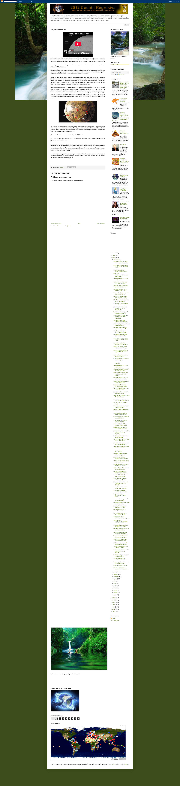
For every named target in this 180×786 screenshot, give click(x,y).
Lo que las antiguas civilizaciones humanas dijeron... (119, 495)
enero (115, 595)
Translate (123, 74)
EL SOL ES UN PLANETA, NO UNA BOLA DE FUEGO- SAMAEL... (120, 374)
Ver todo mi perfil (115, 620)
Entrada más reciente (56, 223)
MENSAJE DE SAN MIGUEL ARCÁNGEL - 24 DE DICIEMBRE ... (120, 308)
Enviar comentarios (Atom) (63, 226)
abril (115, 588)
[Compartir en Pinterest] (75, 167)
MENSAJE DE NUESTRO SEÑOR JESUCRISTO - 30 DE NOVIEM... (121, 551)
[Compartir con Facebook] (73, 167)
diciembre (116, 259)
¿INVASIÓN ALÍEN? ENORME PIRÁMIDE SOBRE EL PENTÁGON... (120, 317)
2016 (113, 600)
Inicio (79, 223)
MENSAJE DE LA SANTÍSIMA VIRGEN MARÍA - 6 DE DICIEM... (120, 483)
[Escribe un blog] (70, 167)
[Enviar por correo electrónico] (68, 167)
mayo (115, 585)
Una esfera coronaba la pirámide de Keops (124, 132)
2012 (113, 609)
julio (115, 581)
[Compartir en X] (72, 167)
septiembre (116, 576)
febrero (116, 592)
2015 (113, 602)
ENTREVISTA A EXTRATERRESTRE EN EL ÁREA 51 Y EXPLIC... (120, 522)
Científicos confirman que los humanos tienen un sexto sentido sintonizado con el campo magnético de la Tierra (120, 116)
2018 (113, 257)
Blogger (127, 764)
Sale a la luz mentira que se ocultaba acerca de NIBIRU (124, 219)
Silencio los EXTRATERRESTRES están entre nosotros (120, 275)
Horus (113, 618)
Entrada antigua (101, 223)
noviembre (116, 572)
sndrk (113, 764)
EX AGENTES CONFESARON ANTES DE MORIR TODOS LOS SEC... (120, 267)
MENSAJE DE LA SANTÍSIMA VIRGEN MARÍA (124, 189)
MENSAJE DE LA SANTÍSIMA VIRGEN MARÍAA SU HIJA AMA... (120, 352)
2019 (113, 255)
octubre (116, 574)
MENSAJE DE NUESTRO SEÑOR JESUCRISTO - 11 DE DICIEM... (121, 432)
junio (115, 583)
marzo (115, 590)
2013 (113, 607)
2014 (113, 604)
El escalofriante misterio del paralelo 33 (123, 100)
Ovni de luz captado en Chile (120, 565)
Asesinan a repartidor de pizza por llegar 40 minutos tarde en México (124, 161)
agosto (115, 578)
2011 (113, 611)
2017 (113, 597)
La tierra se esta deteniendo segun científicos (124, 175)
